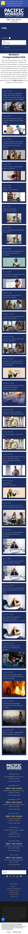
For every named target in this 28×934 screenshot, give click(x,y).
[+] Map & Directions (14, 781)
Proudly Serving (14, 892)
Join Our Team (14, 894)
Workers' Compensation (14, 888)
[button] (3, 919)
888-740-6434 (14, 20)
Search (5, 872)
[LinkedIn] (17, 876)
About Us (14, 886)
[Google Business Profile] (7, 876)
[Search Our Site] (24, 872)
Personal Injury (14, 890)
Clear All (7, 47)
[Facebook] (10, 876)
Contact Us (14, 896)
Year (4, 41)
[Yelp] (14, 876)
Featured (5, 38)
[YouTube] (21, 876)
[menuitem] (14, 887)
